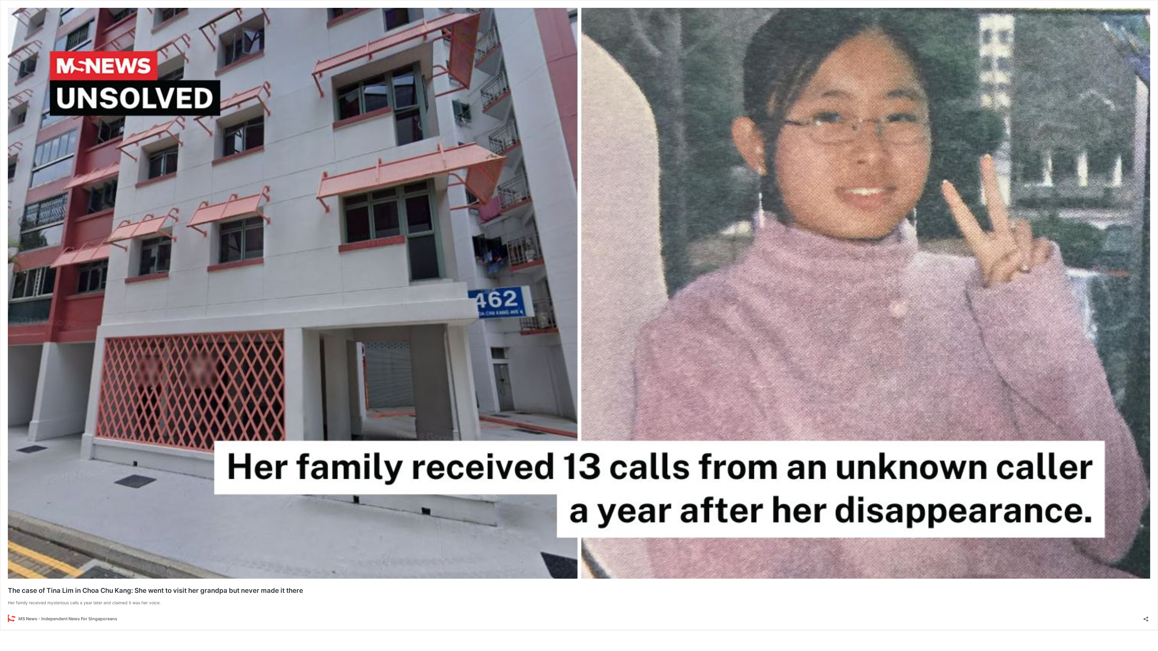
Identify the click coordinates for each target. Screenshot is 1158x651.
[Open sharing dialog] (1146, 617)
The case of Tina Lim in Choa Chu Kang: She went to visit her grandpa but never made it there (155, 590)
